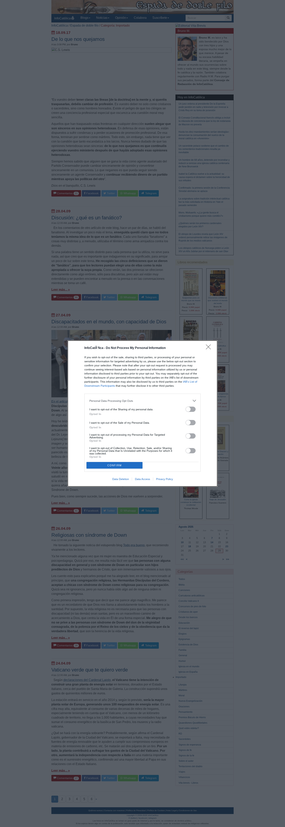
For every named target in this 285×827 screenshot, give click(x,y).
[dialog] (142, 413)
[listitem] (142, 401)
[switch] (191, 409)
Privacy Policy (164, 479)
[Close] (209, 348)
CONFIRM (114, 465)
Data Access (142, 479)
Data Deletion (120, 479)
